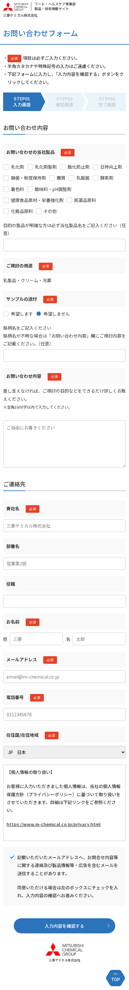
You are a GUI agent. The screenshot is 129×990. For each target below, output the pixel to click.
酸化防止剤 (79, 167)
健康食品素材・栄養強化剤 (37, 200)
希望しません (57, 313)
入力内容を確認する (64, 926)
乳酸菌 (83, 178)
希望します (22, 313)
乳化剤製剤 (46, 167)
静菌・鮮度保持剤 (28, 178)
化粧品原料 (22, 211)
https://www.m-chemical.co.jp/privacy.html (54, 824)
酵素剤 (106, 178)
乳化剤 (17, 167)
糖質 (61, 178)
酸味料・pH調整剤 (53, 189)
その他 (50, 211)
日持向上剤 (111, 167)
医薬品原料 (85, 200)
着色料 (17, 189)
